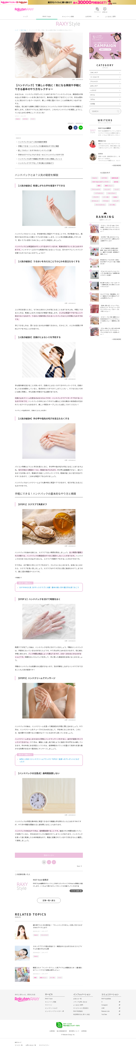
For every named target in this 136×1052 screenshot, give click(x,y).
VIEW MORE (116, 165)
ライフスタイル (100, 205)
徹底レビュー (43, 977)
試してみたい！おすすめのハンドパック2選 (34, 150)
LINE (103, 1008)
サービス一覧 (19, 1045)
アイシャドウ (96, 189)
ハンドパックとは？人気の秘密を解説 (32, 142)
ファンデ (115, 201)
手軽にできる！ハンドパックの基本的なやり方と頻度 (38, 146)
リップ (116, 189)
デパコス (105, 201)
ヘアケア (93, 90)
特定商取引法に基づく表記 (81, 1014)
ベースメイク (94, 77)
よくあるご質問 (110, 16)
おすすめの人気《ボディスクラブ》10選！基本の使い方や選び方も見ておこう (49, 587)
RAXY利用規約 (78, 1011)
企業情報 (52, 1031)
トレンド (107, 189)
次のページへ (49, 855)
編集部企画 (115, 178)
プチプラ (95, 197)
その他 (92, 104)
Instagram (104, 1005)
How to (17, 119)
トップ (25, 16)
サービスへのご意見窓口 (81, 1008)
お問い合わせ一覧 (31, 1045)
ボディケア (94, 86)
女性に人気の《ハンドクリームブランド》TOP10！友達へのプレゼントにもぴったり (49, 760)
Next (79, 866)
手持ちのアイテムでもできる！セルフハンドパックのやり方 (41, 154)
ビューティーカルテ (51, 1008)
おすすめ (25, 119)
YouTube (104, 1014)
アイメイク (94, 81)
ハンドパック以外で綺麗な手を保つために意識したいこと (40, 159)
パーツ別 (105, 197)
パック (32, 119)
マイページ (48, 1005)
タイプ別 (52, 977)
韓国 (35, 977)
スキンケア (23, 116)
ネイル (92, 95)
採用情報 (83, 1031)
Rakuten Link (105, 1011)
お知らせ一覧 (77, 998)
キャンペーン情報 (68, 16)
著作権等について (74, 1031)
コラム (92, 99)
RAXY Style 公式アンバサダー (101, 182)
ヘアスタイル (99, 193)
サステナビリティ (44, 1045)
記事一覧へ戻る (49, 900)
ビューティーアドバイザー (53, 1011)
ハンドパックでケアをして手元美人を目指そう (36, 163)
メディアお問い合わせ (80, 1002)
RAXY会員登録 (106, 998)
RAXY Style (47, 16)
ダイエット (95, 201)
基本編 (116, 182)
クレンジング (44, 935)
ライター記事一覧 (76, 891)
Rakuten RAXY (24, 9)
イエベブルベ (111, 193)
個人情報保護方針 (62, 1031)
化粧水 (115, 197)
